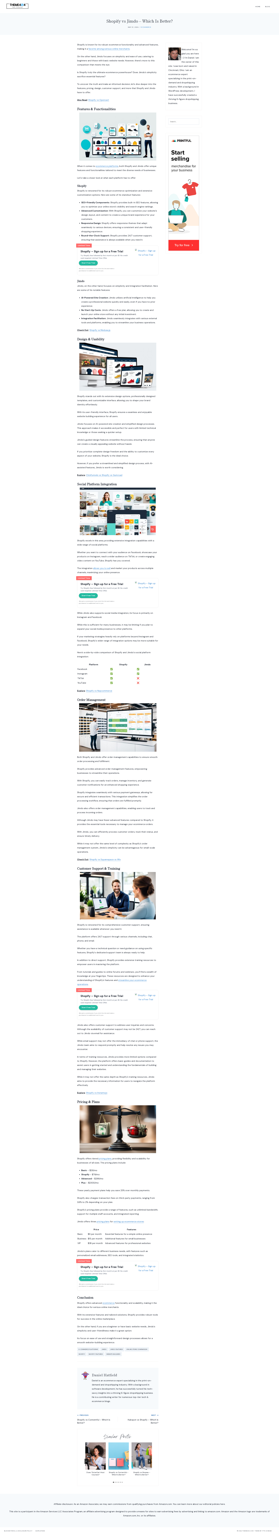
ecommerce (109, 1303)
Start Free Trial (88, 263)
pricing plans (105, 1158)
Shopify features (96, 1354)
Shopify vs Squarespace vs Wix (105, 859)
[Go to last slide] (86, 1461)
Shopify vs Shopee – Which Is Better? (141, 1473)
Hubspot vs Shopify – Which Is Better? (143, 1419)
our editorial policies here (212, 1504)
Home (257, 6)
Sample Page (40, 1531)
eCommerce (146, 27)
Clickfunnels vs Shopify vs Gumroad (104, 475)
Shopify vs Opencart (98, 100)
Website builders (113, 1354)
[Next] (149, 1461)
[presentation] (95, 1456)
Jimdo (104, 1349)
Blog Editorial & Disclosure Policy (18, 1531)
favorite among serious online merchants (109, 48)
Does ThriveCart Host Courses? (96, 1473)
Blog (267, 6)
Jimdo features (116, 1349)
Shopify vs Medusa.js (100, 330)
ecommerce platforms (107, 166)
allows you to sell (102, 568)
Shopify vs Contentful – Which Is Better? (93, 1419)
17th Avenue (267, 1531)
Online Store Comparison (137, 1349)
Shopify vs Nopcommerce (99, 690)
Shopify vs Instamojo (96, 1092)
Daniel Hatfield (104, 1374)
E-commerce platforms (88, 1349)
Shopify (82, 1354)
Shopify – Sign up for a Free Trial (102, 251)
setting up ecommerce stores (129, 1221)
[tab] (113, 1482)
